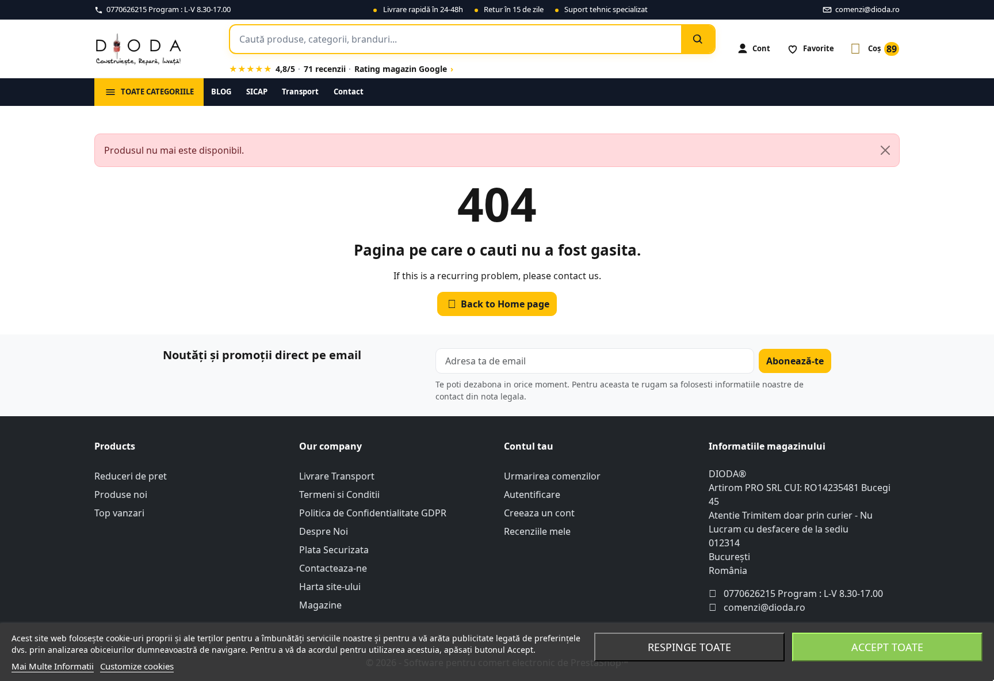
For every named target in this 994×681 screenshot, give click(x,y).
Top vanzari (119, 513)
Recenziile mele (537, 531)
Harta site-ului (330, 586)
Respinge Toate (689, 647)
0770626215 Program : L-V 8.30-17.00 (803, 593)
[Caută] (697, 39)
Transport (300, 91)
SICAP (256, 91)
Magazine (320, 605)
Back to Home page (499, 304)
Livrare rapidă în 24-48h (423, 9)
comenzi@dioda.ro (764, 607)
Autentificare (532, 494)
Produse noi (120, 494)
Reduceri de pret (130, 476)
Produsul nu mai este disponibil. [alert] (174, 150)
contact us (576, 275)
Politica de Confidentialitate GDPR (372, 513)
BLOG (221, 91)
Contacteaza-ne (333, 568)
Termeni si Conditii (339, 494)
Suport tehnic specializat (606, 9)
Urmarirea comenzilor (552, 476)
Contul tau (528, 446)
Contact (349, 91)
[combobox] (455, 39)
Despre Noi (323, 531)
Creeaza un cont (539, 513)
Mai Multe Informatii (53, 666)
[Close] (885, 150)
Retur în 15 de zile (514, 9)
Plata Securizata (334, 549)
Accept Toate (887, 647)
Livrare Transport (336, 476)
